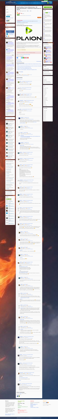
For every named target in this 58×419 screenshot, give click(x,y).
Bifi (20, 87)
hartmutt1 (9, 205)
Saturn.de (45, 102)
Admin (9, 212)
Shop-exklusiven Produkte (27, 54)
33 (24, 347)
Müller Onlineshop (46, 100)
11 (24, 159)
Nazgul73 (21, 200)
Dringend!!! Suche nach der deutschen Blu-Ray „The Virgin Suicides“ (9, 185)
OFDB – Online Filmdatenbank (47, 81)
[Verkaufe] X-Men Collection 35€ (9, 187)
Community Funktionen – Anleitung (34, 407)
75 (24, 232)
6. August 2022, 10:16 (25, 284)
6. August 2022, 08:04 (24, 207)
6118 (27, 82)
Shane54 (9, 155)
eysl (8, 222)
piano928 (9, 210)
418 (28, 118)
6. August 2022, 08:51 (24, 223)
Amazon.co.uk (45, 110)
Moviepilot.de (45, 80)
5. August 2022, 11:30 (25, 158)
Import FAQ (31, 406)
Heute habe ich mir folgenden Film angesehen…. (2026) (11, 124)
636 (24, 165)
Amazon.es (45, 111)
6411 (29, 317)
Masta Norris (21, 158)
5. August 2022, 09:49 (26, 100)
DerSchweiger (9, 127)
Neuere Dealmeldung (19, 61)
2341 (28, 201)
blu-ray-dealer (21, 372)
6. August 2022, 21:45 (26, 117)
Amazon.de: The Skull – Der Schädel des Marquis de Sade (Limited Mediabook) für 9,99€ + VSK (48, 40)
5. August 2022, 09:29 (23, 87)
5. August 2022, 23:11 (24, 200)
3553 (30, 373)
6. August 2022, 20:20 (25, 247)
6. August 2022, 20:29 (25, 254)
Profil (19, 75)
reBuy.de (45, 101)
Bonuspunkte (27, 75)
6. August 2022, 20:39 (25, 326)
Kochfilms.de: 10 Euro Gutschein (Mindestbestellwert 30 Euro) (24, 68)
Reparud (21, 132)
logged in (21, 393)
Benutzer (7, 9)
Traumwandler (21, 100)
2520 (28, 101)
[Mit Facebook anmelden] (17, 396)
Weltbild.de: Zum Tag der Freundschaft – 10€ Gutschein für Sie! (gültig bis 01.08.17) (27, 69)
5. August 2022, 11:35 (24, 164)
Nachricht (25, 75)
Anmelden (50, 2)
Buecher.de (45, 91)
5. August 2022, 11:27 (24, 152)
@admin (20, 380)
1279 (25, 373)
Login (48, 2)
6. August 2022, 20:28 (25, 316)
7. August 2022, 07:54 (25, 126)
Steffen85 (21, 354)
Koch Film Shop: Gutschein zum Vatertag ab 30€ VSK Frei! (24, 67)
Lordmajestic (22, 117)
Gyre (20, 383)
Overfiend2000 (9, 200)
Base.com (45, 115)
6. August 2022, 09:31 (25, 231)
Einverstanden (45, 0)
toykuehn (9, 207)
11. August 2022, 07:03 (24, 383)
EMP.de (44, 95)
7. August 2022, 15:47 (26, 142)
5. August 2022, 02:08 (24, 81)
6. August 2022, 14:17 (25, 354)
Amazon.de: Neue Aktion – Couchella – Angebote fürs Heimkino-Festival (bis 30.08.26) (48, 24)
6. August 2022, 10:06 (25, 277)
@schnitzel (21, 257)
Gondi (20, 81)
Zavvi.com (45, 117)
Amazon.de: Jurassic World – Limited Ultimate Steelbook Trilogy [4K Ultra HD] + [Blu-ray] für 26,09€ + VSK (48, 20)
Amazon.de (45, 90)
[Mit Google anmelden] (19, 396)
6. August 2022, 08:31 (24, 216)
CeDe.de (45, 116)
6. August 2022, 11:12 (25, 336)
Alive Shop (45, 89)
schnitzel (21, 164)
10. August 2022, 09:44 (26, 372)
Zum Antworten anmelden (29, 81)
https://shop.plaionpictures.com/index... (23, 377)
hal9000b (22, 126)
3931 (30, 133)
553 (28, 159)
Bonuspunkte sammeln (29, 15)
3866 (28, 347)
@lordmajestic (22, 135)
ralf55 (9, 217)
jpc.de (44, 96)
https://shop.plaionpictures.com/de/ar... (23, 266)
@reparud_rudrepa (22, 145)
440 (26, 384)
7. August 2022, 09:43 (25, 132)
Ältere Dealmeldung (39, 61)
